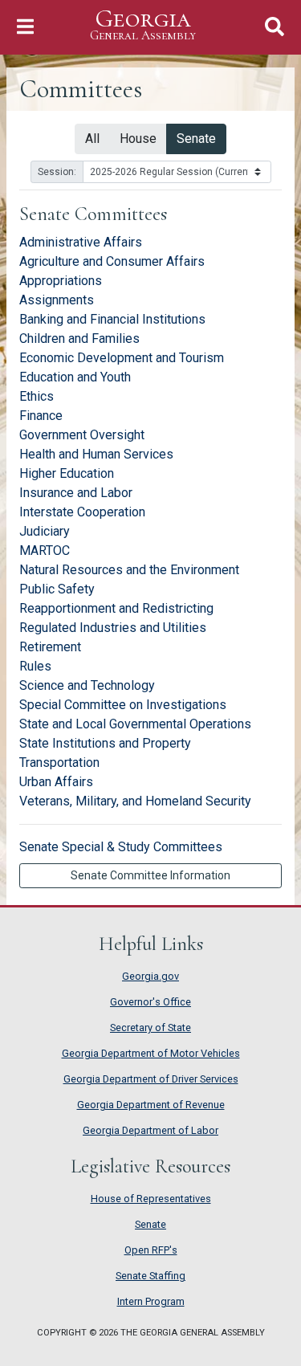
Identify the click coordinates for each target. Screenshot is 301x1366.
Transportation (59, 762)
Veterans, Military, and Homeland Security (135, 801)
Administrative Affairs (80, 242)
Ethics (36, 396)
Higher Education (66, 473)
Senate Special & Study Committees (120, 846)
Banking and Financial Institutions (112, 319)
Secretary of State (150, 1027)
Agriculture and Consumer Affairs (112, 261)
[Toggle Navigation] (25, 27)
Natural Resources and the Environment (129, 569)
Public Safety (57, 589)
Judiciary (44, 531)
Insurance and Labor (75, 492)
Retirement (50, 646)
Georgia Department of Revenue (151, 1105)
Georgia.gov (150, 976)
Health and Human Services (96, 454)
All (92, 138)
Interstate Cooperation (82, 512)
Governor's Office (150, 1002)
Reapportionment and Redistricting (116, 608)
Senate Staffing (150, 1276)
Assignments (56, 300)
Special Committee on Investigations (122, 704)
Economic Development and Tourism (121, 357)
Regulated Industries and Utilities (112, 627)
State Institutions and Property (105, 743)
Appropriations (60, 280)
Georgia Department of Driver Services (150, 1079)
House (138, 138)
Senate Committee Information (150, 875)
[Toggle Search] (274, 27)
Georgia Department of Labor (150, 1130)
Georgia (143, 24)
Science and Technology (87, 685)
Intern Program (151, 1301)
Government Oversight (81, 434)
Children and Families (79, 338)
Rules (35, 666)
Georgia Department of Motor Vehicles (151, 1053)
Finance (41, 415)
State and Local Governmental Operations (135, 724)
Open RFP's (150, 1250)
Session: (57, 171)
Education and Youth (75, 377)
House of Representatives (151, 1199)
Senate (196, 138)
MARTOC (44, 550)
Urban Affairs (56, 781)
